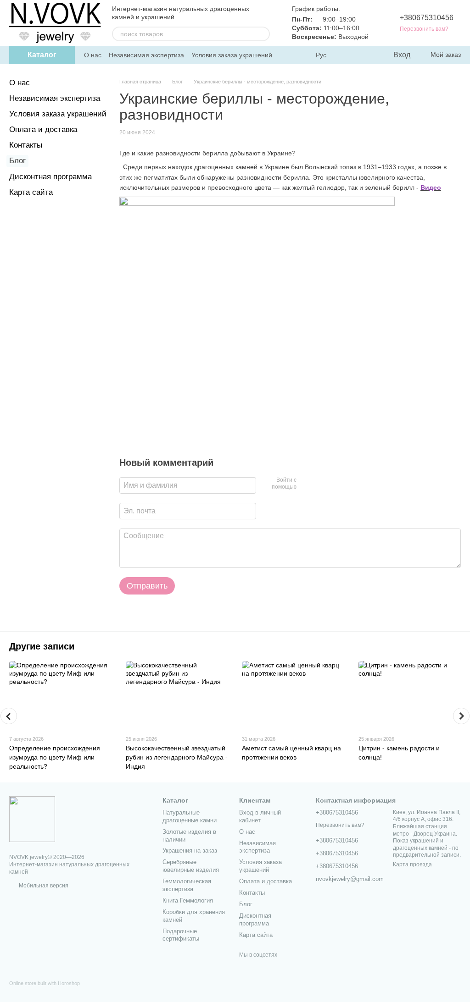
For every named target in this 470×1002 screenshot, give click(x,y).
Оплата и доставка (43, 129)
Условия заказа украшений (231, 55)
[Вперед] (461, 716)
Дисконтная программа (50, 176)
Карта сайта (31, 192)
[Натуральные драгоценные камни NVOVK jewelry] (32, 818)
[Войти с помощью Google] (321, 484)
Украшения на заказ (189, 850)
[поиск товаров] (262, 34)
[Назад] (8, 716)
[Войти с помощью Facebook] (306, 484)
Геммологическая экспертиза (186, 885)
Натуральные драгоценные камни (189, 816)
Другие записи (41, 646)
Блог (17, 160)
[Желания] (366, 55)
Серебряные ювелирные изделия (190, 866)
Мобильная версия (42, 885)
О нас (92, 55)
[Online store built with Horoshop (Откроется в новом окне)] (44, 991)
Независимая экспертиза (146, 55)
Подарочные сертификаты (180, 935)
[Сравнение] (348, 55)
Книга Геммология (187, 900)
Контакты (25, 145)
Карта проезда (412, 864)
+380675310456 (426, 18)
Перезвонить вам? (424, 29)
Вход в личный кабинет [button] (260, 816)
